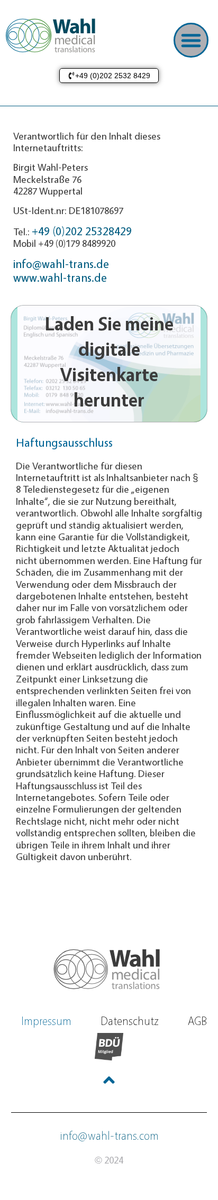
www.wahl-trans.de (60, 277)
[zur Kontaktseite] (108, 968)
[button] (191, 40)
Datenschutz (130, 1021)
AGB (197, 1021)
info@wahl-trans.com (109, 1135)
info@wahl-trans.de (61, 263)
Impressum (46, 1021)
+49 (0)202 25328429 (82, 231)
